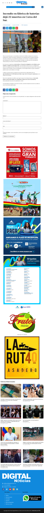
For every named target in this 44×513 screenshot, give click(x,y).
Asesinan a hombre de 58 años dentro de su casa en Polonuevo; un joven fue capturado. (33, 465)
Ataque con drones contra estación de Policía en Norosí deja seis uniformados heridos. (33, 443)
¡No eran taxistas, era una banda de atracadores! (31, 421)
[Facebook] (3, 3)
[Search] (33, 7)
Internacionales (7, 25)
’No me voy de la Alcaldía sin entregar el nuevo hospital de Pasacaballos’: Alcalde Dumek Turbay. (10, 443)
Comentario (5, 100)
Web (4, 126)
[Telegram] (11, 3)
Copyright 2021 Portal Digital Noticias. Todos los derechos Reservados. (22, 510)
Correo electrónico (7, 121)
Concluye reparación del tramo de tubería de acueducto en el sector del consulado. (11, 400)
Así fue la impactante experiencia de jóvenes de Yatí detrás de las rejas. (33, 400)
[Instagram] (5, 3)
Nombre (5, 115)
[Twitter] (7, 3)
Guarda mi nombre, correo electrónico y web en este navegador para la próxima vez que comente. (20, 133)
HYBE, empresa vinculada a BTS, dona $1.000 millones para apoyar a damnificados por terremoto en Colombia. (11, 421)
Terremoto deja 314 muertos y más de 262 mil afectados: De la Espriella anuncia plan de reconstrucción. (11, 466)
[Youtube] (9, 3)
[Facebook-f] (3, 489)
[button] (42, 7)
